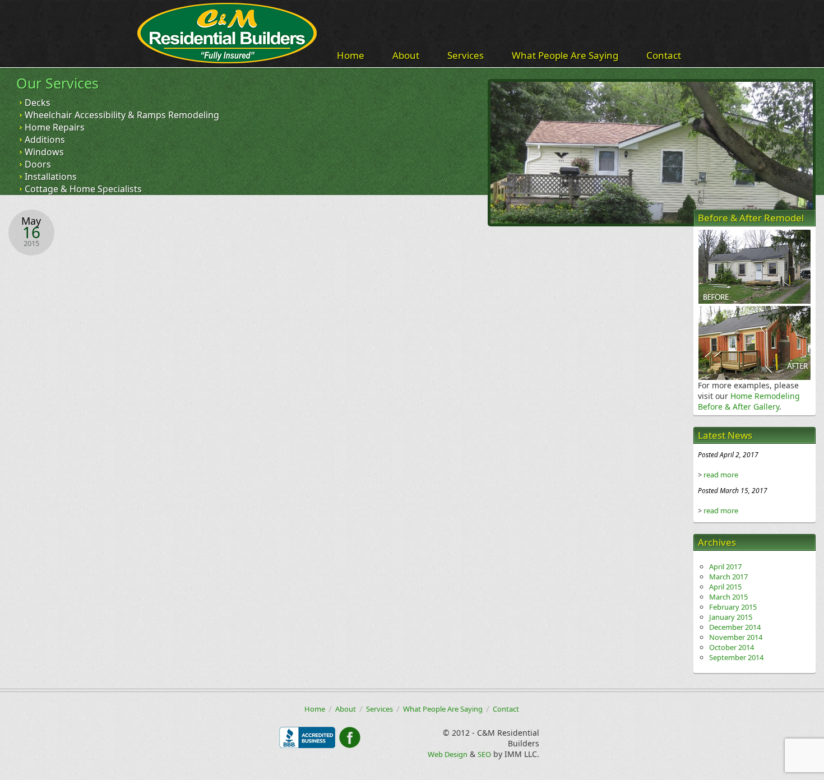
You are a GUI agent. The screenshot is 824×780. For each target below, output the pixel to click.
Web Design (447, 754)
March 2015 (728, 597)
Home (350, 55)
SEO (484, 754)
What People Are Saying (565, 55)
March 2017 (728, 577)
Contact (663, 55)
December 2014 (735, 627)
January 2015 (730, 617)
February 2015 (733, 607)
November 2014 (735, 637)
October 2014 (731, 647)
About (405, 55)
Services (465, 55)
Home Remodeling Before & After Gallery (749, 401)
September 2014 (736, 657)
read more (720, 475)
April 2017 (725, 566)
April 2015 (725, 587)
